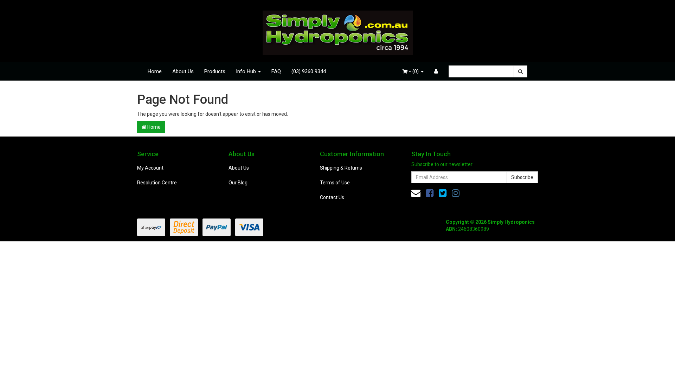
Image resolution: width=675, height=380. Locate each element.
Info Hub (246, 71)
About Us (183, 71)
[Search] (520, 71)
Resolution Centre (157, 182)
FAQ (276, 71)
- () (413, 71)
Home (155, 71)
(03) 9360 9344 (308, 71)
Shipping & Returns (341, 168)
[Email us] (415, 193)
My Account (150, 168)
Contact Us (332, 197)
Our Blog (238, 182)
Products (214, 71)
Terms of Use (335, 182)
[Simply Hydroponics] (338, 30)
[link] (429, 193)
